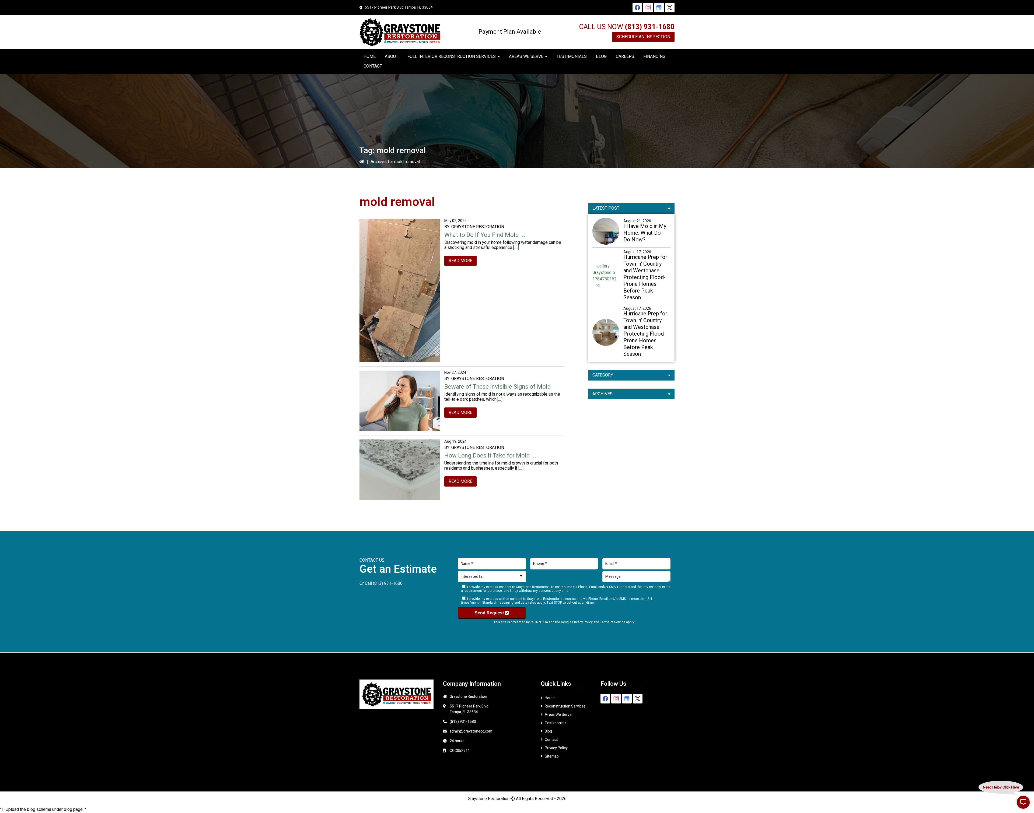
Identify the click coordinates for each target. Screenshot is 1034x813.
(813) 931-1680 (650, 27)
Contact (551, 739)
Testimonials (555, 723)
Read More (460, 261)
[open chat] (1023, 802)
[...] (516, 247)
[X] (670, 7)
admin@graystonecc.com (471, 731)
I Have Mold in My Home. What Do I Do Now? (644, 233)
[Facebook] (637, 7)
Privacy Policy (582, 622)
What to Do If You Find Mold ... (484, 235)
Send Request (490, 613)
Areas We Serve (558, 714)
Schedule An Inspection (643, 37)
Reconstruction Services (565, 706)
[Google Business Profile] (659, 7)
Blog (548, 731)
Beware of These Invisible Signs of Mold (497, 386)
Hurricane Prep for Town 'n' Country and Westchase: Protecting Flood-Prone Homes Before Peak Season (645, 277)
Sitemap (552, 756)
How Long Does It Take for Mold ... (490, 455)
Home (550, 698)
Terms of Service (612, 622)
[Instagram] (648, 7)
